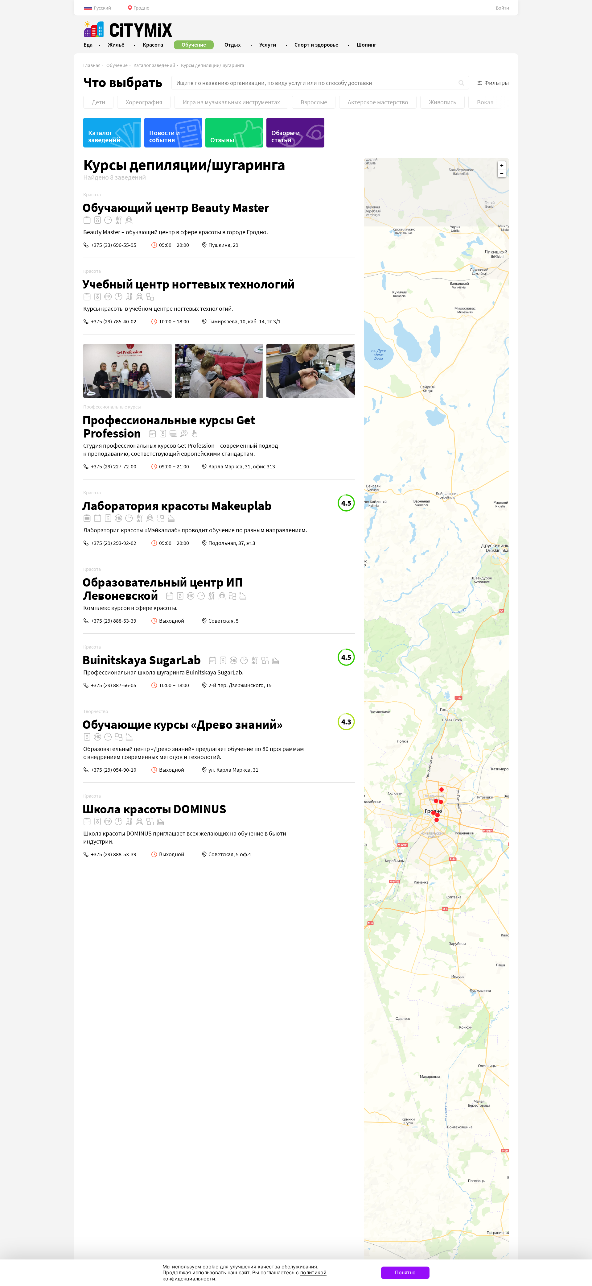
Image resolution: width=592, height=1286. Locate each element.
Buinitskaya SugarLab (141, 660)
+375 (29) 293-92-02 (113, 542)
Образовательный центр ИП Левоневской (162, 588)
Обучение (117, 65)
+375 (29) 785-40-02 (113, 321)
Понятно (405, 1272)
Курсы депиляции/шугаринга (212, 65)
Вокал (485, 102)
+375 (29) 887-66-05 (113, 685)
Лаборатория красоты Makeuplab (177, 505)
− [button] (502, 173)
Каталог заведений (154, 65)
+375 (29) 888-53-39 (113, 620)
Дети (98, 102)
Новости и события (164, 136)
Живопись (442, 102)
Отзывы (222, 139)
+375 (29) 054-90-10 (113, 769)
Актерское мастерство (378, 102)
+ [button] (502, 165)
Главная (92, 65)
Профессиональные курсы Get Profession (168, 426)
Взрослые (314, 102)
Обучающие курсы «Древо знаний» (182, 724)
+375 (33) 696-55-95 (113, 244)
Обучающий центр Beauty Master (175, 207)
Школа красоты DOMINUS (154, 809)
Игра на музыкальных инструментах (231, 102)
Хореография (144, 102)
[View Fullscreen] (371, 165)
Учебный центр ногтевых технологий (188, 284)
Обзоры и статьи (285, 136)
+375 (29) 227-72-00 (113, 466)
